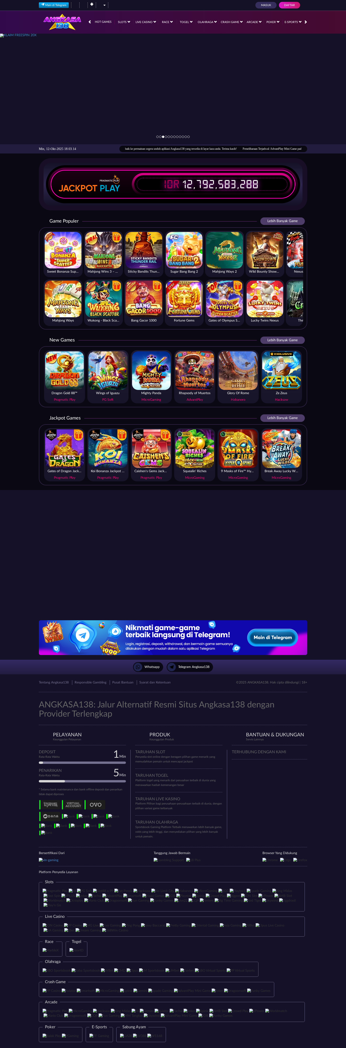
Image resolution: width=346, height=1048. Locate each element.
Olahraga (206, 22)
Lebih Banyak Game (282, 221)
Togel (185, 22)
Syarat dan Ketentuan (155, 682)
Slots (122, 22)
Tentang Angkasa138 (54, 682)
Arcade (253, 22)
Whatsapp (152, 667)
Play (110, 188)
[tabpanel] (173, 89)
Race (166, 22)
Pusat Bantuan (122, 682)
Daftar (289, 5)
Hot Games (103, 21)
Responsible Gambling (90, 682)
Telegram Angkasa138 (193, 667)
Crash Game (230, 22)
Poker (271, 22)
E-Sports (292, 22)
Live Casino (144, 22)
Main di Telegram (55, 5)
